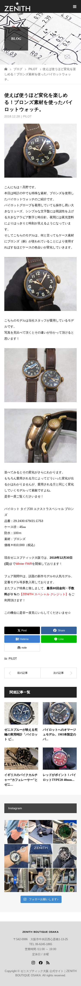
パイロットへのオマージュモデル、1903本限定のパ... (59, 734)
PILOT (27, 116)
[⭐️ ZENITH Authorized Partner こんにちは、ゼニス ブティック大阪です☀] (40, 832)
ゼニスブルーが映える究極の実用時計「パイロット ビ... (21, 734)
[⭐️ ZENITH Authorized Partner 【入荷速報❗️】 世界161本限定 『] (65, 832)
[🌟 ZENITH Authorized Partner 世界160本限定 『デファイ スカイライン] (16, 832)
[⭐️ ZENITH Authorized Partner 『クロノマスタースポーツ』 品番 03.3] (16, 856)
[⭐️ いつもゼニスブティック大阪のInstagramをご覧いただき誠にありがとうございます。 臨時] (16, 880)
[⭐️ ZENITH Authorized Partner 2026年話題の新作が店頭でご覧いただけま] (65, 856)
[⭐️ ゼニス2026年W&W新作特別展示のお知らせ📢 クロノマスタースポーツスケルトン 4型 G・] (65, 880)
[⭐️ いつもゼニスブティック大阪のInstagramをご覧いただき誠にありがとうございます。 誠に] (40, 856)
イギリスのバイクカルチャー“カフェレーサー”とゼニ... (21, 779)
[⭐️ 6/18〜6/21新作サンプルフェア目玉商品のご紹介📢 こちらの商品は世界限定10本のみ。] (40, 880)
